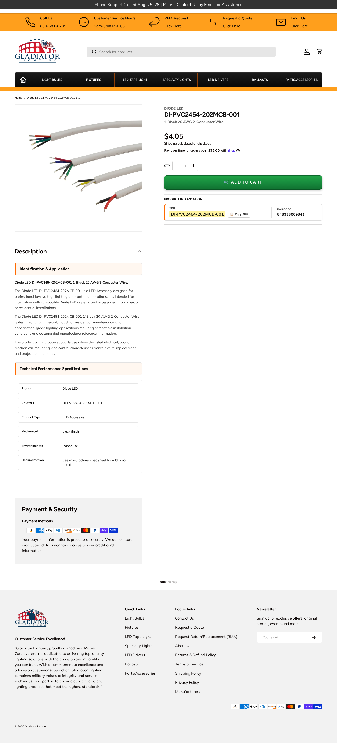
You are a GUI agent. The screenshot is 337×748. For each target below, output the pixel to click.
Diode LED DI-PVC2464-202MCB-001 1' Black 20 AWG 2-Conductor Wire (54, 97)
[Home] (23, 80)
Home (18, 97)
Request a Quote (189, 627)
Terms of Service (189, 664)
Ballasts (260, 80)
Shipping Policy (188, 673)
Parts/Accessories (301, 80)
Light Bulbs (52, 80)
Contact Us (184, 618)
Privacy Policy (187, 682)
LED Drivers (218, 80)
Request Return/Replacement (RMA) (206, 636)
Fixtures (93, 80)
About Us (183, 645)
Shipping (170, 143)
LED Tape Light (135, 80)
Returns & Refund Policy (195, 655)
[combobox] (181, 52)
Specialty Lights (177, 80)
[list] (78, 168)
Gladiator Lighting (36, 726)
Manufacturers (187, 691)
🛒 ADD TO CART (243, 182)
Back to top (168, 582)
